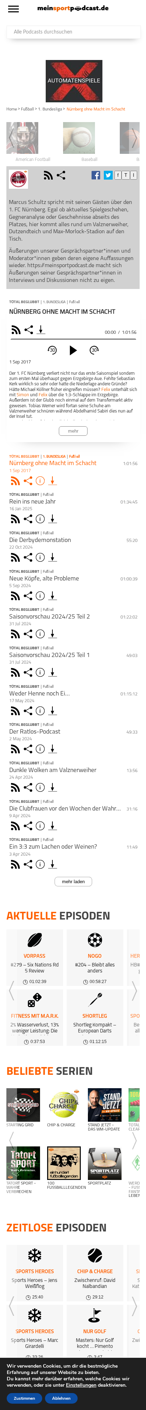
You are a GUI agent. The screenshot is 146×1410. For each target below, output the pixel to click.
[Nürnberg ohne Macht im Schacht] (52, 480)
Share (29, 329)
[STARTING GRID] (23, 1105)
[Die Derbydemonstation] (52, 557)
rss (49, 175)
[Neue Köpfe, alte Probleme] (52, 595)
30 (52, 350)
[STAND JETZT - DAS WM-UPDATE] (105, 1105)
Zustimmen (24, 1398)
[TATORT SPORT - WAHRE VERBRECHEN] (23, 1163)
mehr (73, 431)
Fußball (27, 109)
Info (41, 480)
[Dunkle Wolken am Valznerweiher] (52, 787)
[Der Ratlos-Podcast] (52, 749)
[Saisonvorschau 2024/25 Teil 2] (52, 633)
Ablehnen (61, 1398)
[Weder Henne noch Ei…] (52, 710)
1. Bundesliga (50, 109)
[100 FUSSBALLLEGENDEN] (64, 1163)
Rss (16, 480)
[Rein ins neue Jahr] (52, 518)
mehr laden (73, 881)
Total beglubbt (24, 302)
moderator (37, 175)
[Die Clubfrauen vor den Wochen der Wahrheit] (52, 825)
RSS (17, 329)
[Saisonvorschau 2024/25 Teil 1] (52, 672)
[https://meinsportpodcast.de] (73, 10)
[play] (73, 350)
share (61, 175)
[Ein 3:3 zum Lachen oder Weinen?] (52, 864)
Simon (23, 395)
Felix (105, 389)
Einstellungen (81, 1385)
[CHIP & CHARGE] (64, 1105)
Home (11, 109)
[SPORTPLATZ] (105, 1163)
